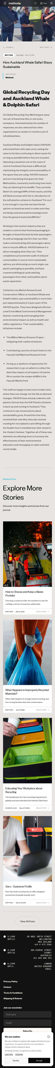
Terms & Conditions (13, 992)
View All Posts (27, 921)
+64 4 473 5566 (42, 944)
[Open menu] (5, 3)
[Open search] (35, 3)
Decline (16, 1060)
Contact (7, 987)
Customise (19, 1054)
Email (48, 969)
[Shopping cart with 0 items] (51, 3)
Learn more (9, 1054)
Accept (39, 1060)
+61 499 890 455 (42, 958)
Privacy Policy (10, 981)
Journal (10, 47)
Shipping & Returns (13, 998)
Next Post (44, 47)
